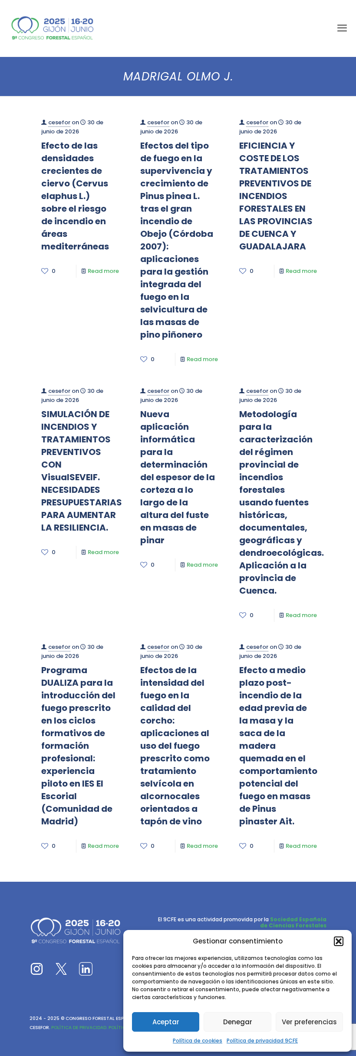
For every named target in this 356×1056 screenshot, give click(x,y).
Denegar (237, 1021)
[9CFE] (52, 28)
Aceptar (165, 1021)
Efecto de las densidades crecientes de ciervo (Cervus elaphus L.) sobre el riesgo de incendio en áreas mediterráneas (75, 195)
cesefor (59, 122)
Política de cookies (197, 1040)
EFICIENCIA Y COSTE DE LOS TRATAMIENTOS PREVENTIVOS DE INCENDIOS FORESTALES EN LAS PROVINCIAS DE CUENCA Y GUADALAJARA (276, 195)
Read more (103, 271)
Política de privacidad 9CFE (262, 1040)
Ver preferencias (309, 1021)
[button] (338, 941)
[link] (37, 969)
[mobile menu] (342, 28)
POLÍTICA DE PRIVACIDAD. (78, 1027)
